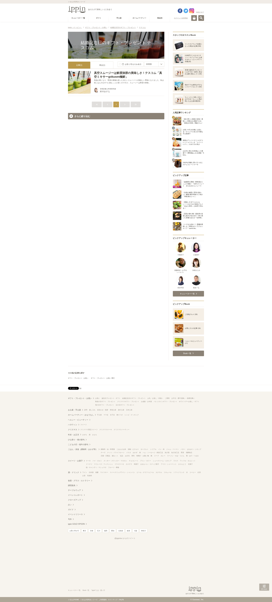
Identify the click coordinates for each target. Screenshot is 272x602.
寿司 (133, 456)
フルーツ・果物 (113, 467)
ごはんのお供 (121, 449)
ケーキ (88, 461)
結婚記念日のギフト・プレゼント (134, 398)
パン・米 (161, 449)
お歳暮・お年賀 (146, 401)
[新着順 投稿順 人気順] (154, 64)
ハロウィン (72, 425)
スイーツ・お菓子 (75, 461)
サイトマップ (112, 599)
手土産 (99, 415)
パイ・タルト (97, 461)
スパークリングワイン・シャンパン (122, 472)
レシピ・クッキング (132, 415)
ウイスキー (104, 472)
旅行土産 (121, 410)
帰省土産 (113, 410)
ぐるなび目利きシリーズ (88, 599)
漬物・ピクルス (133, 449)
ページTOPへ (264, 595)
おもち (94, 434)
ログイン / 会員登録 (181, 18)
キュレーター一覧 (74, 590)
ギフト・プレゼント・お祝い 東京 (103, 378)
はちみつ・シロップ (194, 449)
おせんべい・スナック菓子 (149, 464)
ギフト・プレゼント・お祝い (78, 378)
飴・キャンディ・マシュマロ (96, 467)
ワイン (84, 472)
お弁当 (127, 456)
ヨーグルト (144, 449)
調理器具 (71, 485)
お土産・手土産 (74, 410)
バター (183, 449)
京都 (91, 531)
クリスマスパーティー (121, 429)
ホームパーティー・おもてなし (81, 415)
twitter (185, 10)
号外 (70, 519)
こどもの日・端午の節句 (78, 444)
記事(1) (79, 65)
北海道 (120, 531)
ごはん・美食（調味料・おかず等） (82, 449)
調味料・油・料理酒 (108, 449)
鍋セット (115, 456)
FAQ (120, 599)
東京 (84, 531)
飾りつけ (120, 415)
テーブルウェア (74, 490)
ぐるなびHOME (73, 599)
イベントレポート (75, 495)
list (80, 388)
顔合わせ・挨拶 (102, 410)
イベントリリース (75, 514)
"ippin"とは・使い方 (98, 590)
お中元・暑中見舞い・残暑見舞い (183, 398)
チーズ (103, 452)
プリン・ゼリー (145, 461)
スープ (156, 456)
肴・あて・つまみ (192, 456)
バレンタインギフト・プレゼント (165, 401)
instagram (191, 10)
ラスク (175, 461)
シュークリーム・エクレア (162, 461)
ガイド (71, 509)
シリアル (153, 449)
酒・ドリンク (73, 472)
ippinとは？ (200, 12)
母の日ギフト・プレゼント (104, 405)
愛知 (112, 531)
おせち (84, 434)
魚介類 (167, 452)
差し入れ (92, 410)
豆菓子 (190, 464)
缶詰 (121, 456)
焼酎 (96, 472)
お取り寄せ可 (74, 531)
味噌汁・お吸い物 (142, 456)
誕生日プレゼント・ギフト (111, 398)
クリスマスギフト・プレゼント (128, 401)
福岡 (105, 531)
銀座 (128, 531)
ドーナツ (89, 464)
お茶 (83, 475)
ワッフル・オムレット (188, 461)
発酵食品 (189, 452)
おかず (135, 452)
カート (194, 18)
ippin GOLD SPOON (76, 524)
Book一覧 (86, 590)
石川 (98, 531)
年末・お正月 (73, 435)
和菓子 (136, 464)
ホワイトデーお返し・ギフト (189, 401)
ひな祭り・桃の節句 (76, 440)
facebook (180, 10)
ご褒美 (167, 398)
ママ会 (106, 415)
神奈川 (143, 531)
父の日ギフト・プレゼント (125, 405)
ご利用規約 (103, 599)
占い (70, 505)
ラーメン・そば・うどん (175, 456)
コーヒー (193, 472)
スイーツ (83, 424)
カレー (163, 456)
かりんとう (182, 464)
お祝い (97, 398)
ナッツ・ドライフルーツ (115, 452)
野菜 (182, 452)
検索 (201, 18)
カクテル (159, 472)
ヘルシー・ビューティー (78, 420)
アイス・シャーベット (169, 464)
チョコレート (133, 461)
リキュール (168, 472)
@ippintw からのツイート (124, 538)
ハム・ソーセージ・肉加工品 (153, 452)
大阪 (135, 531)
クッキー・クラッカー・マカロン (115, 461)
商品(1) (102, 65)
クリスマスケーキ (105, 429)
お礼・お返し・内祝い (155, 398)
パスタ (128, 452)
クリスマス (72, 430)
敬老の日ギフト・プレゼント (105, 401)
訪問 (85, 410)
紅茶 (199, 472)
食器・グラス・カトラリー (79, 481)
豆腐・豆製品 (105, 456)
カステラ (129, 464)
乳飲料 (89, 475)
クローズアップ (74, 500)
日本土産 (129, 410)
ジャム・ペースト (172, 449)
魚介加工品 (175, 452)
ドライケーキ (119, 464)
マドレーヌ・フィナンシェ (103, 464)
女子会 (112, 415)
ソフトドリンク (178, 472)
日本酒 (91, 472)
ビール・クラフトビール (145, 472)
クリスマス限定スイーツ (89, 429)
